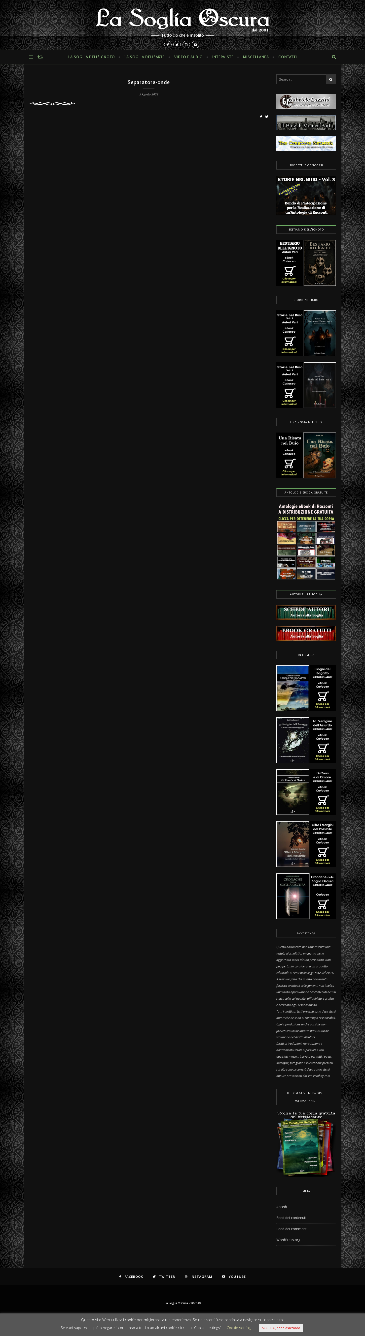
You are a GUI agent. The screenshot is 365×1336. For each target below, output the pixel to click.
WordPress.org (288, 1239)
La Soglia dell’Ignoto (91, 57)
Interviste (223, 57)
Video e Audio (188, 57)
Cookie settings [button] (240, 1327)
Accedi (281, 1206)
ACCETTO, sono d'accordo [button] (281, 1328)
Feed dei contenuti (291, 1217)
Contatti (287, 57)
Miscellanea (256, 57)
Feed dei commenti (291, 1228)
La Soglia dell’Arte (144, 57)
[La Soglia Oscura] (182, 25)
